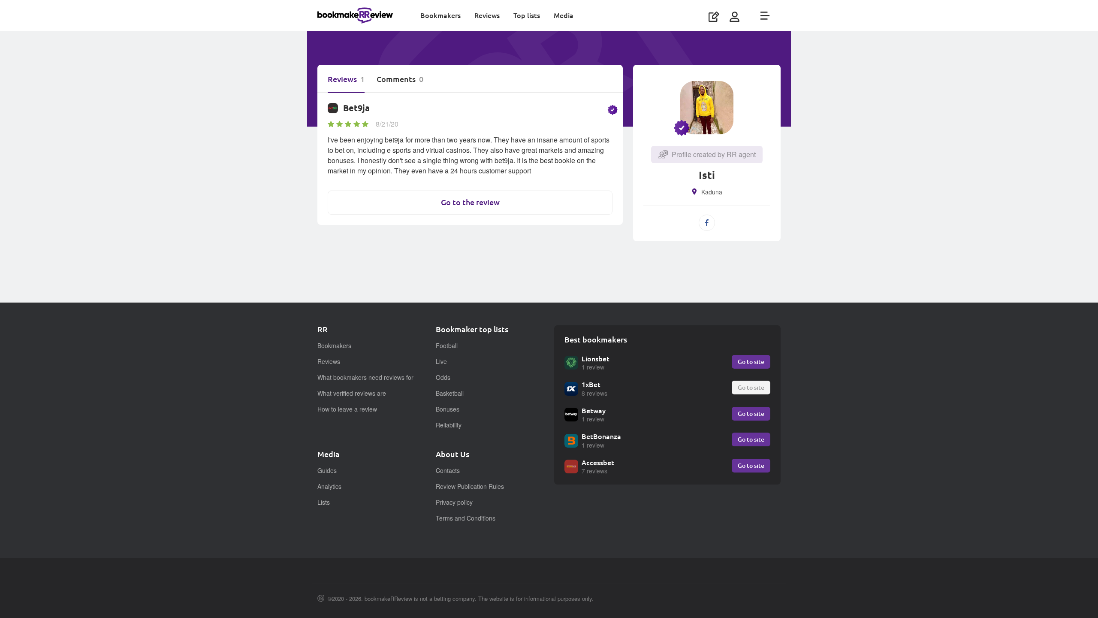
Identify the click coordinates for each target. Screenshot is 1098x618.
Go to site (751, 361)
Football (447, 345)
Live (441, 361)
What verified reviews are (351, 393)
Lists (323, 502)
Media (563, 15)
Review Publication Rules (470, 486)
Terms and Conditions (465, 518)
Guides (327, 470)
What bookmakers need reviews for (365, 377)
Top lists (526, 15)
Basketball (450, 393)
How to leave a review (347, 409)
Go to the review (470, 202)
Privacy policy (454, 502)
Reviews (487, 15)
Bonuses (447, 409)
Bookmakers (440, 15)
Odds (443, 377)
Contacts (448, 470)
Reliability (449, 425)
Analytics (329, 486)
